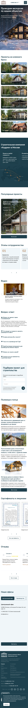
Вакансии (12, 666)
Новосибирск (4, 685)
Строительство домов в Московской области (15, 674)
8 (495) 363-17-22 (10, 681)
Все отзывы (14, 578)
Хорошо (6, 704)
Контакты (14, 644)
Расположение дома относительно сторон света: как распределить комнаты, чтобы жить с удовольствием (14, 450)
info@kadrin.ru (4, 614)
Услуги (2, 671)
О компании (13, 664)
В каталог (14, 236)
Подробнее (8, 215)
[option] (14, 27)
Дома (2, 666)
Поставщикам (13, 670)
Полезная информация (4, 677)
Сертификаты (13, 668)
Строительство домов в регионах (17, 677)
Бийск (2, 683)
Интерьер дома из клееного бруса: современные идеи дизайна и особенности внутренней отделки (12, 479)
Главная (3, 664)
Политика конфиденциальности (17, 672)
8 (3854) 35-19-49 (9, 683)
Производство (4, 673)
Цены (2, 675)
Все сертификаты (14, 538)
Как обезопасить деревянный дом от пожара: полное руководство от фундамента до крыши (13, 422)
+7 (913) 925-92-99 (13, 685)
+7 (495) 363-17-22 (5, 611)
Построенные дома (4, 668)
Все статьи (14, 490)
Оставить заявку (14, 43)
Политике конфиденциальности (9, 700)
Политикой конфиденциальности (9, 388)
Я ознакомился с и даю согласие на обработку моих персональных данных (9, 388)
